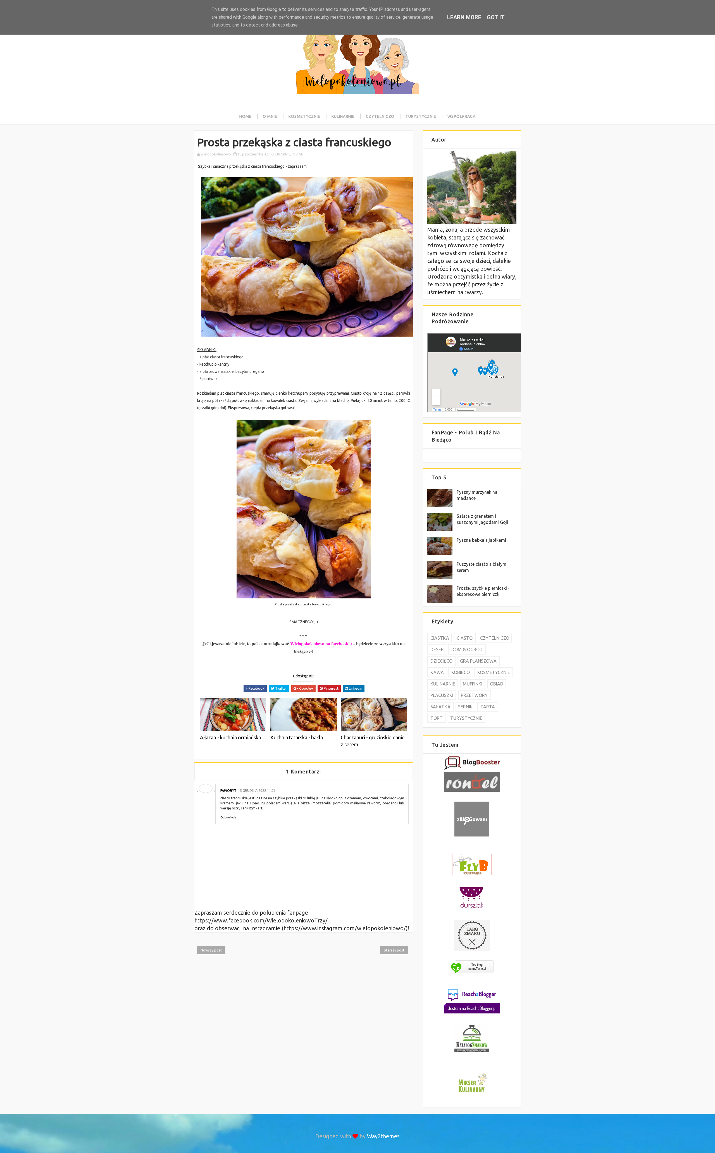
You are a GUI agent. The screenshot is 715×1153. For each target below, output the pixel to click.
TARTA (487, 706)
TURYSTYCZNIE (466, 718)
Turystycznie (421, 116)
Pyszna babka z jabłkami (481, 540)
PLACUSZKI (441, 695)
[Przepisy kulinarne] (472, 1093)
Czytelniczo (380, 116)
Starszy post (394, 950)
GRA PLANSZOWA (478, 660)
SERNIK (465, 706)
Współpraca (461, 116)
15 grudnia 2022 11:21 (257, 790)
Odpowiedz (228, 817)
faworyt (228, 790)
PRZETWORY (474, 695)
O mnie (270, 116)
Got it (496, 17)
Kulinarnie (343, 116)
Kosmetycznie (304, 116)
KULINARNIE (280, 154)
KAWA (437, 672)
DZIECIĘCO (441, 660)
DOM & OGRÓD (467, 649)
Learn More (464, 17)
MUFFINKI (472, 683)
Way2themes (383, 1136)
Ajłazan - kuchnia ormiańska (230, 737)
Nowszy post (211, 950)
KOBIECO (460, 672)
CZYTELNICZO (494, 638)
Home (245, 116)
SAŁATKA (440, 706)
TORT (436, 718)
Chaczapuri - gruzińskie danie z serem (373, 741)
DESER (437, 649)
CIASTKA (439, 638)
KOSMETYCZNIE (493, 672)
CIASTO (465, 638)
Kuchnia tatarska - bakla (296, 737)
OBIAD (298, 154)
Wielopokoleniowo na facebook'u (321, 643)
